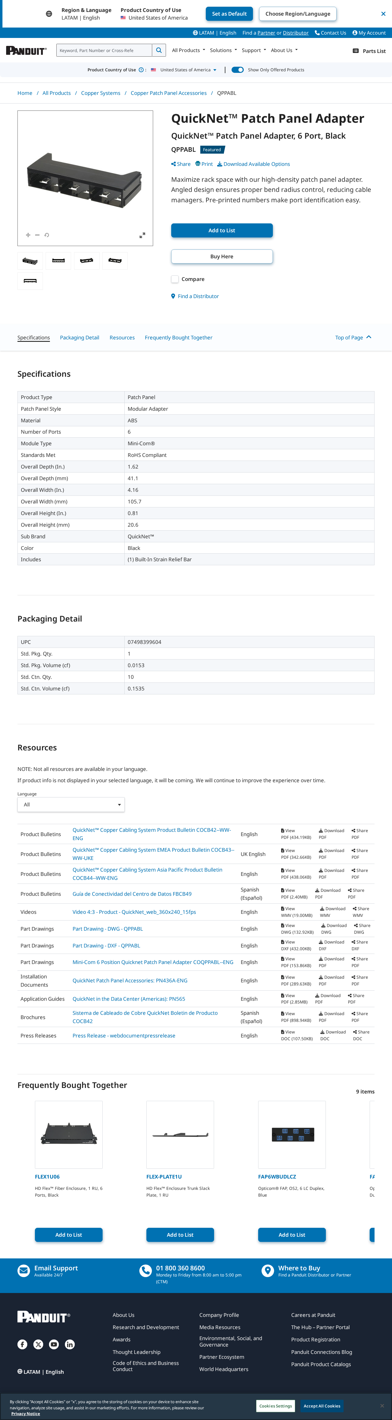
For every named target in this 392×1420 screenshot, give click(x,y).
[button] (85, 178)
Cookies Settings (275, 1405)
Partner (266, 32)
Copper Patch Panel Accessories (169, 92)
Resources (122, 337)
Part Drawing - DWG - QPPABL (108, 928)
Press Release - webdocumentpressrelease (124, 1035)
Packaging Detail (79, 337)
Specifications (33, 337)
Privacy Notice (25, 1413)
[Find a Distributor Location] (268, 1271)
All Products (57, 92)
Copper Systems (100, 92)
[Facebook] (22, 1350)
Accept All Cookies (322, 1405)
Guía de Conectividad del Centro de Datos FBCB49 (132, 893)
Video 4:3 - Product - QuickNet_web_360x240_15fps (134, 911)
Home (24, 92)
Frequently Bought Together (179, 337)
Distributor (296, 32)
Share (184, 163)
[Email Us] (23, 1271)
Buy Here (221, 256)
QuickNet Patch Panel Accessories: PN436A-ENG (130, 980)
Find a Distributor (198, 296)
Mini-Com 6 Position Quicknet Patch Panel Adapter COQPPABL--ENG (153, 962)
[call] (145, 1271)
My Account (371, 32)
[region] (196, 1406)
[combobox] (104, 50)
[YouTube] (54, 1350)
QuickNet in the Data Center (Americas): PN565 (129, 998)
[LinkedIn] (70, 1350)
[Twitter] (38, 1350)
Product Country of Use (117, 70)
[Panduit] (26, 49)
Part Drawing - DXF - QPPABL (106, 945)
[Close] (382, 1405)
